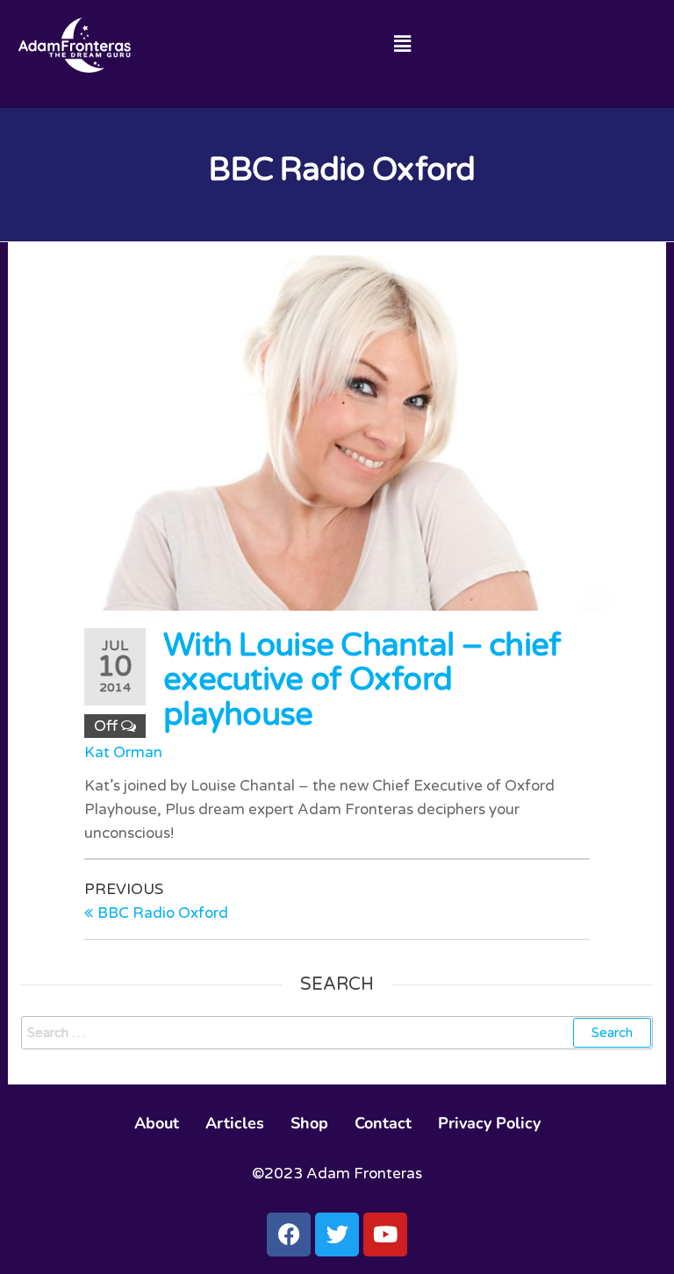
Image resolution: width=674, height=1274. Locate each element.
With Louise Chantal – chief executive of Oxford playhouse (362, 680)
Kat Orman (123, 752)
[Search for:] (337, 1032)
